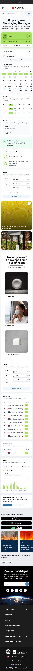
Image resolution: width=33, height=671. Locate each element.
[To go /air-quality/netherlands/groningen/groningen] (16, 408)
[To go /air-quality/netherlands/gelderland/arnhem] (16, 432)
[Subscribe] (27, 584)
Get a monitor (12, 165)
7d (29, 96)
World (2, 13)
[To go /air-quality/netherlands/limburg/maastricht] (16, 412)
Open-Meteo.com (18, 192)
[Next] (30, 2)
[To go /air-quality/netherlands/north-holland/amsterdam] (16, 415)
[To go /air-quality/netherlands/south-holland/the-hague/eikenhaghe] (16, 453)
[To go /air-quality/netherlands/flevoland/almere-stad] (16, 426)
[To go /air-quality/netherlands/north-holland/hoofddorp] (16, 436)
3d (25, 96)
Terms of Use (16, 661)
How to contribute (19, 505)
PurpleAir (20, 59)
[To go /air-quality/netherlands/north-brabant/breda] (16, 405)
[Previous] (2, 2)
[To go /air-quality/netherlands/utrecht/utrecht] (16, 429)
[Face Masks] (16, 312)
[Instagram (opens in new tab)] (20, 590)
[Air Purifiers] (16, 283)
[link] (23, 8)
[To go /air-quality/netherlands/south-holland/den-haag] (16, 419)
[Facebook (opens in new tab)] (7, 590)
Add (29, 13)
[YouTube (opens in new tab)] (16, 590)
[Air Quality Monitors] (16, 341)
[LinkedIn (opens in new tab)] (25, 590)
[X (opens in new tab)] (12, 590)
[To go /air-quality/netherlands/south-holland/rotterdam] (16, 422)
